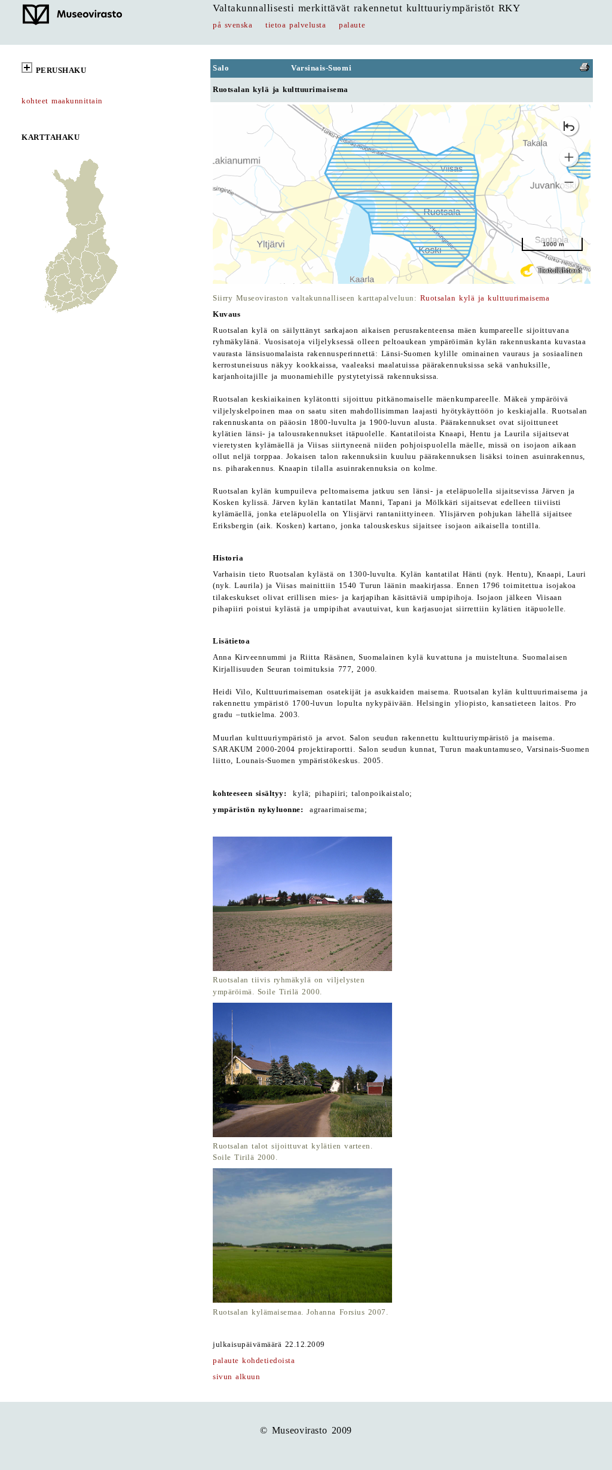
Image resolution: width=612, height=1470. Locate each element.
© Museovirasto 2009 (306, 1430)
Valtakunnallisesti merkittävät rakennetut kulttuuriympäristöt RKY (366, 8)
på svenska (232, 25)
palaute (352, 25)
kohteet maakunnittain (62, 101)
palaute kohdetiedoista (254, 1360)
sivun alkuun (236, 1377)
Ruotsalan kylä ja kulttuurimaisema (485, 298)
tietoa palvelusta (295, 25)
